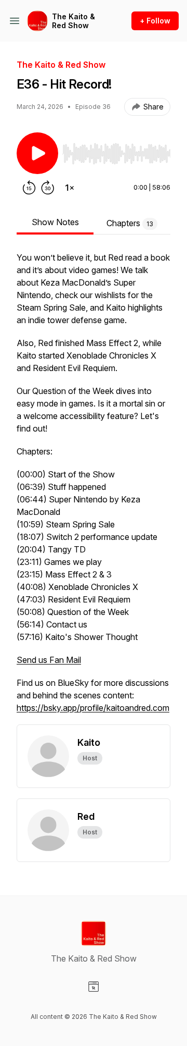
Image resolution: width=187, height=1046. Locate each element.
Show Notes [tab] (55, 222)
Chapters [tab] (129, 223)
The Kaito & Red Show (73, 21)
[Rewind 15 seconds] (29, 187)
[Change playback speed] (69, 187)
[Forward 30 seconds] (48, 187)
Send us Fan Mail (49, 660)
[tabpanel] (93, 487)
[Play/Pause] (37, 153)
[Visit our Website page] (93, 986)
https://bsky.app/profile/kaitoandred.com (93, 708)
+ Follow (155, 20)
